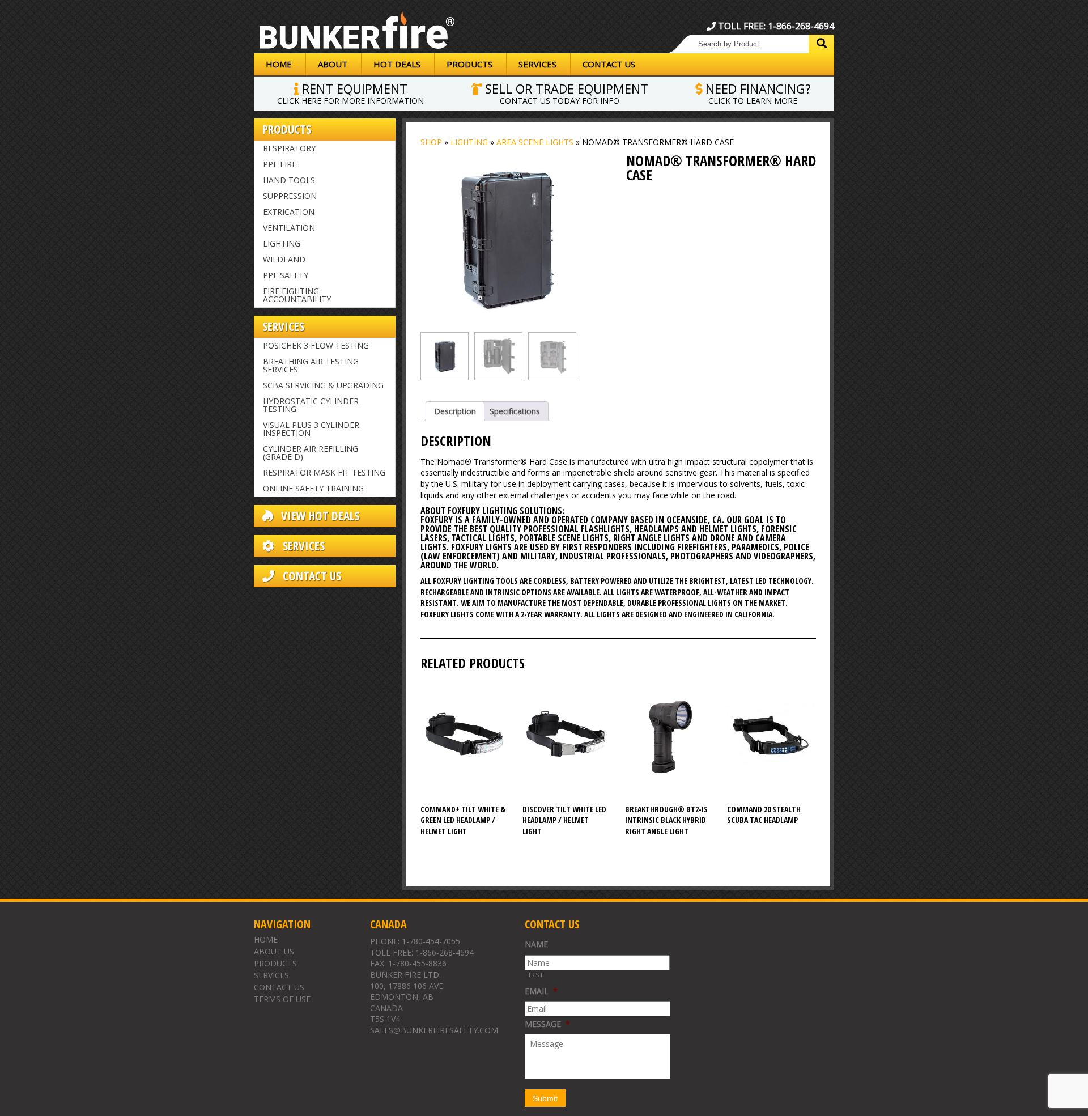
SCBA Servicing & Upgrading (323, 385)
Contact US (310, 576)
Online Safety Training (313, 488)
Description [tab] (455, 411)
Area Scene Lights (534, 142)
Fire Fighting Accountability (297, 295)
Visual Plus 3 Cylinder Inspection (311, 428)
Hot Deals (396, 64)
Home (279, 64)
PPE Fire (279, 164)
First (534, 974)
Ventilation (289, 227)
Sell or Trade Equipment (565, 92)
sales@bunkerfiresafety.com (434, 1030)
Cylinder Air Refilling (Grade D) (310, 452)
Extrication (288, 211)
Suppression (290, 195)
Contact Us (609, 64)
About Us (274, 951)
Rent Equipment (350, 92)
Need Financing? (756, 92)
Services (537, 64)
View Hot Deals (318, 516)
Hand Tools (289, 180)
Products (469, 64)
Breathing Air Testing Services (311, 365)
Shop (431, 142)
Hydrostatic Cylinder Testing (311, 405)
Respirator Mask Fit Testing (324, 472)
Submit (545, 1098)
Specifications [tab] (515, 411)
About (332, 64)
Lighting (281, 243)
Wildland (284, 259)
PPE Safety (285, 275)
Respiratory (289, 148)
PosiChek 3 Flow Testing (316, 345)
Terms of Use (282, 999)
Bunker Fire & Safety (357, 32)
